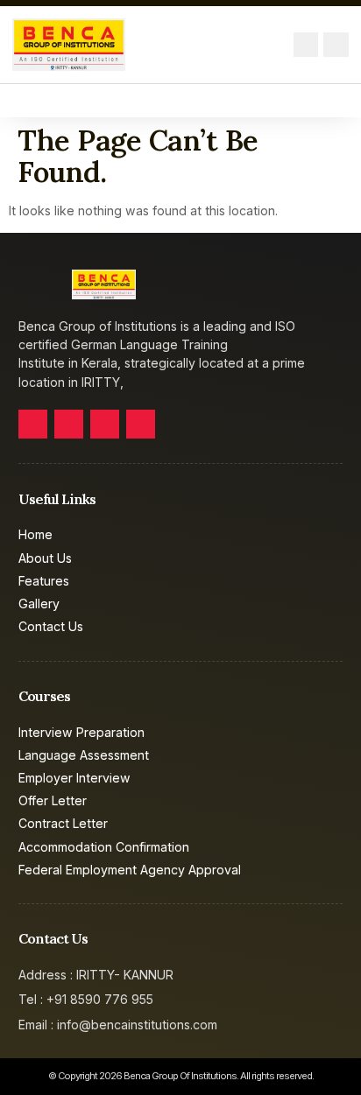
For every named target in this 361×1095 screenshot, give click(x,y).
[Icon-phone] (336, 45)
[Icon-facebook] (32, 424)
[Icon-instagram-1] (140, 424)
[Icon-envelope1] (306, 45)
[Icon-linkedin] (104, 424)
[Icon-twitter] (68, 424)
